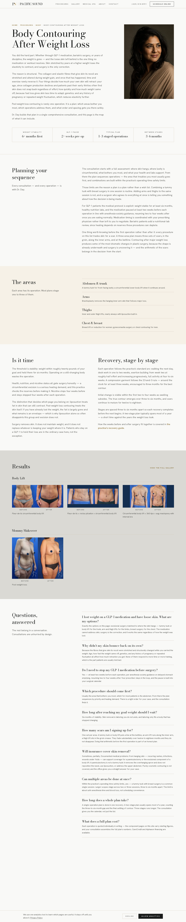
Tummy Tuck (68, 861)
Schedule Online (162, 4)
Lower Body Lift (48, 861)
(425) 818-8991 (139, 4)
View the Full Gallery (162, 468)
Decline (130, 916)
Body (38, 25)
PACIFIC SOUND (31, 4)
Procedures (62, 4)
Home (15, 25)
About (102, 4)
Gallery (75, 4)
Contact (114, 4)
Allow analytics (150, 916)
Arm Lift (84, 861)
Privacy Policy (36, 917)
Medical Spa (89, 4)
